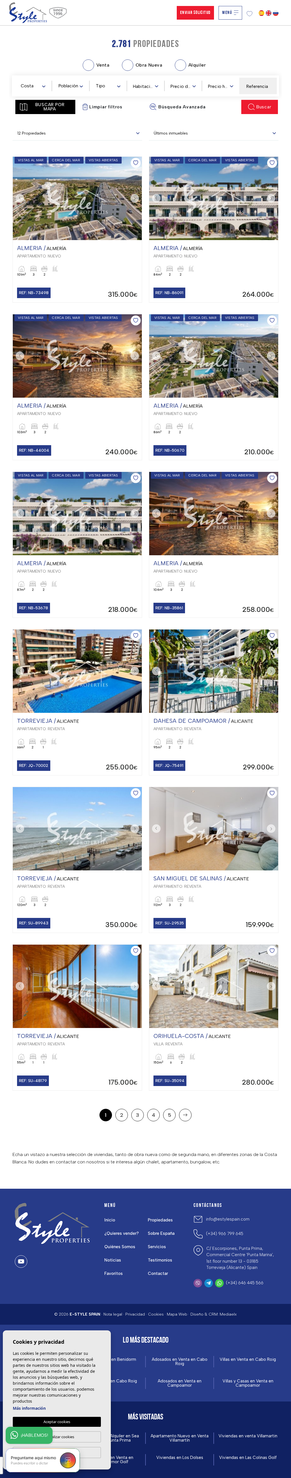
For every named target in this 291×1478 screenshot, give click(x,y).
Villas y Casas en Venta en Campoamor (248, 1383)
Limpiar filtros (105, 107)
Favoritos (113, 1273)
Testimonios (160, 1260)
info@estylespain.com (228, 1219)
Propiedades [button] (160, 1220)
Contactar (158, 1273)
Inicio (109, 1220)
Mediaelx (228, 1314)
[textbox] (34, 86)
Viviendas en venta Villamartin (248, 1436)
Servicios (157, 1246)
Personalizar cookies (57, 1436)
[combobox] (33, 86)
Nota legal (112, 1314)
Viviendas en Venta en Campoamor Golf (111, 1460)
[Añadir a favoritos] (136, 163)
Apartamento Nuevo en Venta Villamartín (180, 1438)
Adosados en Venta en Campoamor (179, 1383)
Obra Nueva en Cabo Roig (111, 1381)
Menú (227, 13)
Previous (18, 198)
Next (136, 198)
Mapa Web (177, 1314)
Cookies (156, 1314)
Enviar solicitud (195, 13)
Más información (29, 1408)
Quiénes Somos (119, 1246)
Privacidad (135, 1314)
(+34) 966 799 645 (224, 1233)
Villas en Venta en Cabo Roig (248, 1359)
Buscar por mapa (50, 107)
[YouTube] (21, 1261)
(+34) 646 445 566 (244, 1282)
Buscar (263, 107)
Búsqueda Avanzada (182, 107)
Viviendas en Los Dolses (179, 1458)
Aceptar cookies (56, 1421)
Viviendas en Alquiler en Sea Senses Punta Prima (111, 1438)
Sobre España (161, 1233)
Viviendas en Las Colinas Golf (248, 1458)
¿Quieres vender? (121, 1233)
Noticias (112, 1260)
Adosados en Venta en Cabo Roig (179, 1361)
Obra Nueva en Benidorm (111, 1359)
